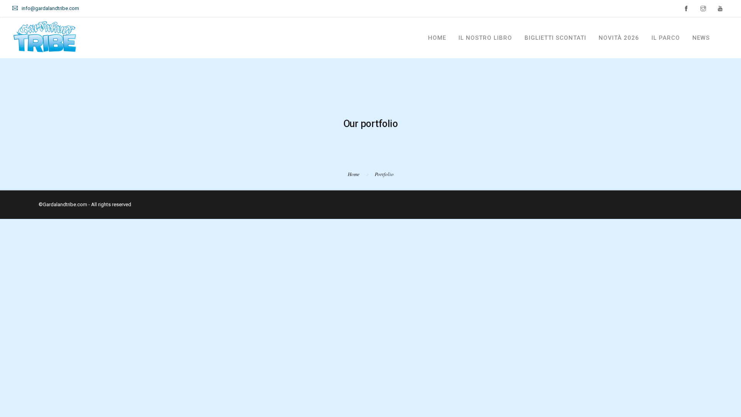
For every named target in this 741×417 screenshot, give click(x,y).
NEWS (701, 37)
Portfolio (384, 174)
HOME (437, 37)
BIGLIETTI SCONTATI (555, 37)
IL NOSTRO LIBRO (485, 37)
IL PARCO (665, 37)
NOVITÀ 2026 (619, 37)
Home (354, 174)
